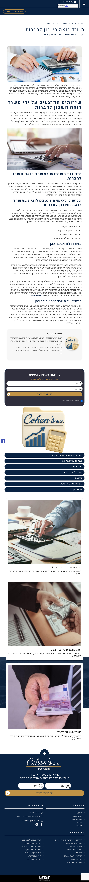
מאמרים (72, 23)
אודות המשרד (77, 816)
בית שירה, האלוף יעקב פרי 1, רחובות (27, 816)
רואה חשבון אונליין (76, 859)
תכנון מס (79, 478)
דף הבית (81, 23)
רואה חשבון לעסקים (34, 859)
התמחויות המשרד (76, 819)
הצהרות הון (78, 489)
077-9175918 (37, 295)
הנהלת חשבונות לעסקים (33, 849)
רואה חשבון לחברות (34, 856)
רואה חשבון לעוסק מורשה (32, 853)
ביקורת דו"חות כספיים (73, 472)
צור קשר (79, 826)
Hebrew (61, 6)
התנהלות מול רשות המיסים (71, 483)
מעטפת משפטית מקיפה (72, 460)
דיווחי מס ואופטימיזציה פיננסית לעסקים (66, 455)
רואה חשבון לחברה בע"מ (32, 843)
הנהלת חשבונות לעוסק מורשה (31, 846)
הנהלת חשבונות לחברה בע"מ (31, 840)
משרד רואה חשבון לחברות (73, 856)
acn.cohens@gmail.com (30, 820)
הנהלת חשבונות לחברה (74, 862)
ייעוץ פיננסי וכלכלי (75, 466)
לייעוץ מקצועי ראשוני (14, 11)
